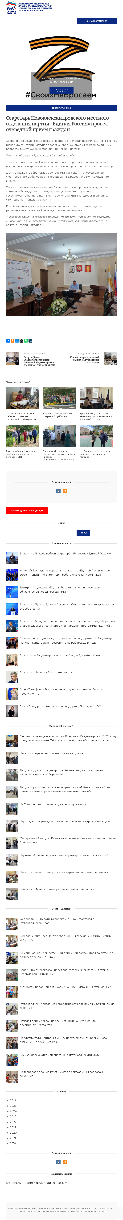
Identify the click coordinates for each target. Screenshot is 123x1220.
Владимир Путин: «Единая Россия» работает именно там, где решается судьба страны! (68, 606)
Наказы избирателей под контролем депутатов (52, 753)
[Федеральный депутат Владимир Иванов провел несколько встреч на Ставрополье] (12, 843)
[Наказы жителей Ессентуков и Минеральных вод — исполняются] (12, 877)
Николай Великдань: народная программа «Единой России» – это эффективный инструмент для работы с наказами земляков (65, 572)
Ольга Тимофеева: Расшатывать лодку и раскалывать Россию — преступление (63, 691)
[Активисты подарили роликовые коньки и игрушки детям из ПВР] (12, 992)
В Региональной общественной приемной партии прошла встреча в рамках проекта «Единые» (66, 955)
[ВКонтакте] (8, 341)
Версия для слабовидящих (27, 510)
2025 (13, 1105)
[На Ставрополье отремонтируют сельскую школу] (12, 809)
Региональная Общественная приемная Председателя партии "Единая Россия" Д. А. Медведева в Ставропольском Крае (29, 7)
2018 (13, 1143)
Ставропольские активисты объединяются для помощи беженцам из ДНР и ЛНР (67, 1006)
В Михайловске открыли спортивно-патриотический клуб (59, 1054)
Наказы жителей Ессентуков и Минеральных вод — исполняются (64, 872)
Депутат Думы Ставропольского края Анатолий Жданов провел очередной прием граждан (39, 361)
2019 (13, 1138)
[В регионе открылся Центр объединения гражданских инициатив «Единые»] (12, 941)
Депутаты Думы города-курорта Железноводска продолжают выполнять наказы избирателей (61, 772)
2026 (13, 1100)
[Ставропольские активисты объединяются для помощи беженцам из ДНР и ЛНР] (12, 1009)
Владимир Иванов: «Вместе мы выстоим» (48, 672)
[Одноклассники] (12, 341)
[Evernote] (26, 341)
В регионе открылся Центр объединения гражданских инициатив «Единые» (65, 938)
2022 (13, 1122)
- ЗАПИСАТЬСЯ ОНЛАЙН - (61, 90)
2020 (13, 1132)
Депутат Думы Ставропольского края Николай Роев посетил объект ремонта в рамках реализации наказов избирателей (66, 789)
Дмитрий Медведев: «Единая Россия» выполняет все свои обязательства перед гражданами (60, 589)
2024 (13, 1111)
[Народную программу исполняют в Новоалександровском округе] (12, 826)
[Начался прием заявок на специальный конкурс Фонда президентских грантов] (12, 1026)
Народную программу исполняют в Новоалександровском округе (65, 821)
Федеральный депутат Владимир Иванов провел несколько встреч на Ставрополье (68, 840)
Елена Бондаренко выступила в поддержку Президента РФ (60, 706)
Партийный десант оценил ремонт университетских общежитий (64, 855)
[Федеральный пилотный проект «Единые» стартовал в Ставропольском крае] (12, 924)
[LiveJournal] (30, 341)
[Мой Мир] (17, 341)
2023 (13, 1116)
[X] (21, 341)
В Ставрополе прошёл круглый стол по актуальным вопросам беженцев (61, 1074)
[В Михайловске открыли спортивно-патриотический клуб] (12, 1060)
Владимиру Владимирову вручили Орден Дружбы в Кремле (61, 655)
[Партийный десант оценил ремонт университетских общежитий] (12, 860)
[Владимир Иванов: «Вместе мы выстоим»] (12, 677)
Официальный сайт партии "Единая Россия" (36, 1182)
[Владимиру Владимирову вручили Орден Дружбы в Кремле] (12, 660)
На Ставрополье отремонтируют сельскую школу (53, 804)
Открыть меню (62, 108)
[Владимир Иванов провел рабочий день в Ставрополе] (12, 894)
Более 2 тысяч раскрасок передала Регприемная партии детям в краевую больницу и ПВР (64, 972)
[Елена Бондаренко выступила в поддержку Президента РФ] (12, 711)
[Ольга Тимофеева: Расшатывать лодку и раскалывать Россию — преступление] (12, 694)
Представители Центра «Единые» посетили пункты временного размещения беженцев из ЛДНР (63, 1040)
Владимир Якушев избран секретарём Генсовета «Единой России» (65, 553)
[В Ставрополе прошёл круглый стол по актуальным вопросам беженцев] (12, 1077)
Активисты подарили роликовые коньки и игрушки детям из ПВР (65, 987)
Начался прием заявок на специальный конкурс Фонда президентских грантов (58, 1023)
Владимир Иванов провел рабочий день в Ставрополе (57, 889)
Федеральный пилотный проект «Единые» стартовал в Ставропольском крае (57, 921)
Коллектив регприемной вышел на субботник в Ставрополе (84, 360)
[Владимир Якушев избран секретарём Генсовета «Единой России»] (12, 558)
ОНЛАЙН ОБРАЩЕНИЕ (96, 21)
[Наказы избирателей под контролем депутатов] (12, 758)
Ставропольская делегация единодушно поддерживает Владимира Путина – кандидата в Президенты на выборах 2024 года (66, 640)
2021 (13, 1127)
